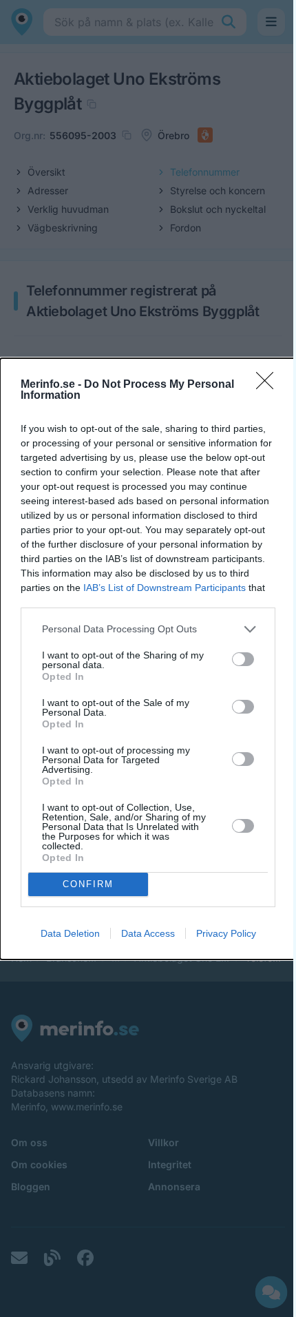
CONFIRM (88, 884)
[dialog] (148, 659)
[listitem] (148, 629)
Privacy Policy (226, 933)
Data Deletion (70, 933)
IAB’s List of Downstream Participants (164, 587)
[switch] (243, 659)
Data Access (148, 933)
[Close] (269, 385)
